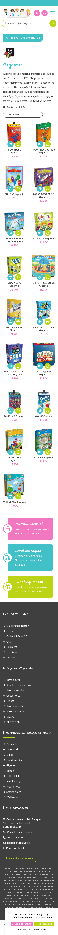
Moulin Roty (13, 786)
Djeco (9, 754)
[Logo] (17, 17)
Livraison (11, 652)
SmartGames (13, 791)
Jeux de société (15, 690)
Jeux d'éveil (13, 679)
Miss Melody (13, 781)
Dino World (12, 749)
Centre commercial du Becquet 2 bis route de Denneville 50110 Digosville (22, 823)
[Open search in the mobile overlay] (29, 23)
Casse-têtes (13, 695)
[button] (18, 144)
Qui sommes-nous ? (17, 625)
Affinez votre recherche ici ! (23, 37)
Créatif (10, 700)
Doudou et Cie (14, 760)
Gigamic (10, 765)
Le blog (10, 631)
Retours (11, 657)
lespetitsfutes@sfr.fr (18, 842)
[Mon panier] (44, 13)
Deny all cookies (22, 924)
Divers (10, 716)
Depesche (12, 744)
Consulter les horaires (19, 832)
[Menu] (52, 13)
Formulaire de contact (19, 858)
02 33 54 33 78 (15, 837)
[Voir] (10, 144)
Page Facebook (15, 848)
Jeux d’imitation (15, 711)
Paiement (11, 647)
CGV (8, 641)
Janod (10, 770)
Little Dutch (13, 776)
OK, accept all (45, 924)
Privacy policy (40, 929)
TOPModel (12, 797)
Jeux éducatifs (14, 706)
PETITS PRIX (13, 722)
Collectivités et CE (16, 636)
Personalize (24, 929)
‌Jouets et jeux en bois (19, 685)
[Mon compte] (37, 13)
